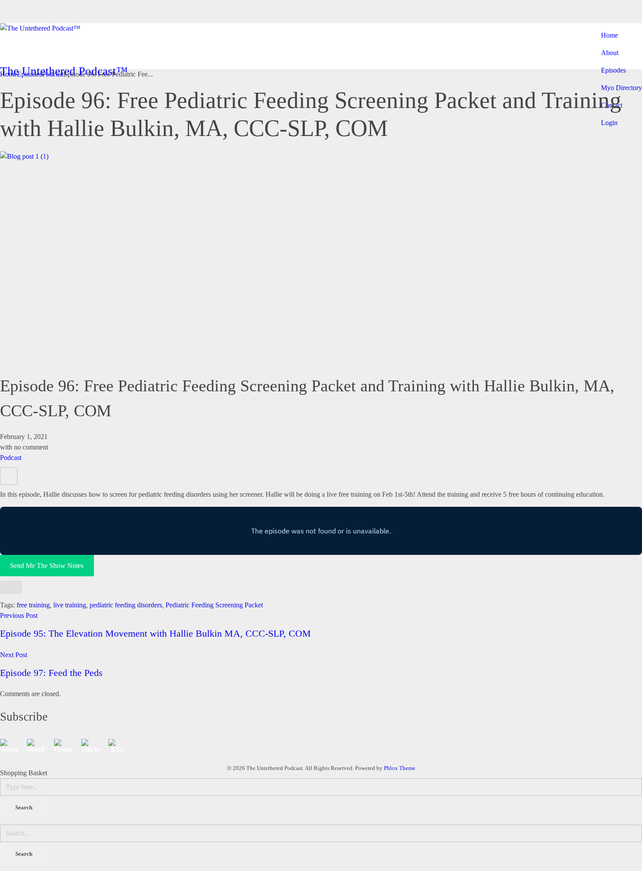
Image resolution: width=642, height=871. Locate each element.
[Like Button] (8, 476)
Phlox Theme (399, 768)
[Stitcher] (94, 746)
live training (69, 605)
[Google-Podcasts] (67, 746)
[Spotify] (40, 746)
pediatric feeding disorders (126, 605)
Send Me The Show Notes (46, 565)
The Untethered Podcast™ (64, 71)
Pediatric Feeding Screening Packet (214, 605)
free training (33, 605)
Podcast (10, 457)
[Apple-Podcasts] (13, 746)
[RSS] (121, 746)
